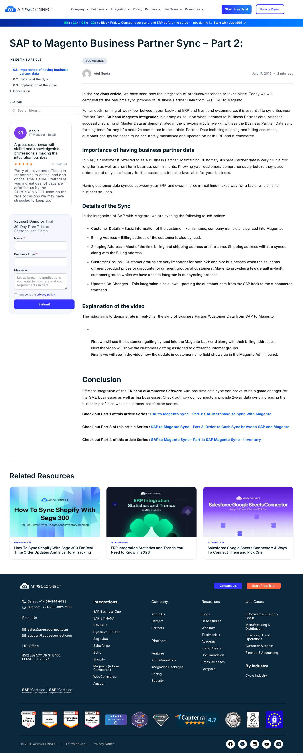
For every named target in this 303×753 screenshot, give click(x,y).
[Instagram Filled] (278, 744)
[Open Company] (87, 9)
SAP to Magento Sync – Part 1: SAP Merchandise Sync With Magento (211, 414)
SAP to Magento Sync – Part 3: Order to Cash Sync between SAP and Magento (220, 427)
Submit (44, 304)
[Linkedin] (254, 744)
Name (19, 238)
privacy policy (46, 294)
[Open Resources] (202, 9)
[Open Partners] (159, 9)
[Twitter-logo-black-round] (242, 744)
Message (20, 270)
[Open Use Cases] (180, 9)
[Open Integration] (128, 9)
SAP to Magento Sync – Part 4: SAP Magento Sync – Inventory (206, 439)
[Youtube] (266, 744)
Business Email (26, 254)
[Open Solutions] (106, 9)
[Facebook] (230, 744)
